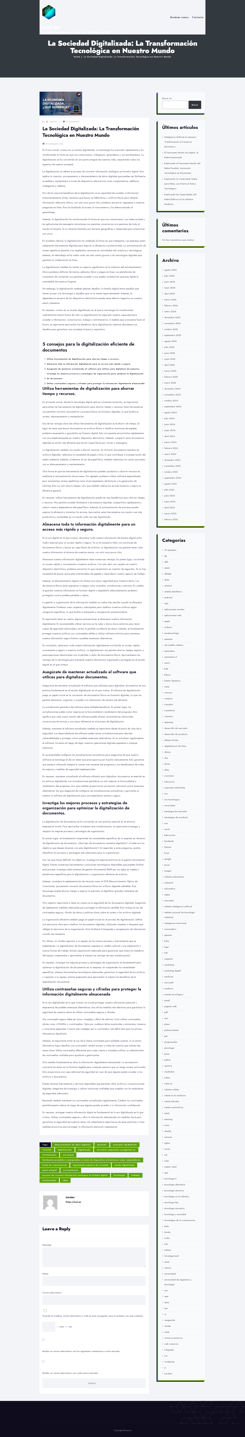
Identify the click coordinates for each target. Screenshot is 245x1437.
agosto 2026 (170, 269)
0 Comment (73, 121)
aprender (102, 1144)
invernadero (170, 929)
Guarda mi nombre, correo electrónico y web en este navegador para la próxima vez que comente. (92, 1315)
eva (166, 823)
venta (166, 1332)
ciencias (168, 692)
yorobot (168, 1373)
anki (166, 603)
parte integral (49, 1170)
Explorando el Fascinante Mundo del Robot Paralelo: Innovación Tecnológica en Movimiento (182, 168)
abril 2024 (169, 436)
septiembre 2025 (172, 335)
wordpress (169, 1361)
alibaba (167, 573)
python (167, 1059)
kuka (166, 941)
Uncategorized (54, 143)
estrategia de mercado (175, 811)
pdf (166, 1012)
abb (166, 561)
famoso (167, 847)
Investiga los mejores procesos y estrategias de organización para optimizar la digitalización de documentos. (95, 376)
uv (165, 1314)
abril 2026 (169, 293)
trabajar (135, 1175)
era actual (68, 1155)
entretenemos (49, 1155)
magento (168, 958)
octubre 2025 (171, 329)
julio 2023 (169, 489)
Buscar (195, 104)
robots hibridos (171, 1101)
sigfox (167, 1143)
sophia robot (170, 1166)
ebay (166, 769)
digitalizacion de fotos (175, 746)
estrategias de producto (176, 817)
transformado (49, 1180)
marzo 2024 (170, 442)
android (168, 597)
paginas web (170, 1006)
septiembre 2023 (172, 477)
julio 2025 (169, 347)
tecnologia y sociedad (175, 1214)
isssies (53, 121)
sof (165, 1154)
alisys (166, 579)
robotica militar (171, 1089)
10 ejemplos (170, 550)
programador (170, 1042)
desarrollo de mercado (175, 728)
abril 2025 (169, 365)
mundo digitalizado (124, 1165)
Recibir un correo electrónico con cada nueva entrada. (70, 1373)
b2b (166, 668)
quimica (168, 1065)
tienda (167, 1232)
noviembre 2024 (172, 394)
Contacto (198, 17)
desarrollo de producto (175, 734)
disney (167, 752)
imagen (167, 870)
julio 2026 (169, 275)
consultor (168, 704)
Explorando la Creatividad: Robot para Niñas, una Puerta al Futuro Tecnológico (180, 183)
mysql (167, 1000)
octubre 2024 (171, 400)
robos (167, 1077)
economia (169, 775)
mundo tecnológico (173, 994)
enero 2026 (170, 311)
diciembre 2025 (172, 317)
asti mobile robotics (173, 645)
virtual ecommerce (173, 1338)
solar (166, 1160)
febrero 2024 (171, 448)
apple (167, 621)
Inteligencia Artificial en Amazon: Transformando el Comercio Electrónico (180, 142)
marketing (169, 964)
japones (168, 935)
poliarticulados (171, 1030)
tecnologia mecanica (174, 1208)
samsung (168, 1119)
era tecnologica (172, 799)
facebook (169, 841)
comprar (168, 698)
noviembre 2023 (172, 466)
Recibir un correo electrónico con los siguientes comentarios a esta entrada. (81, 1351)
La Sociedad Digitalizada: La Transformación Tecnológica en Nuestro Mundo (127, 56)
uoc (166, 1290)
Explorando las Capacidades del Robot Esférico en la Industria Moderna (180, 199)
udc (166, 1244)
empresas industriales (174, 787)
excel (167, 829)
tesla (166, 1226)
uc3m (166, 1238)
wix (165, 1355)
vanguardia (169, 1320)
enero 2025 (170, 382)
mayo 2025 (169, 359)
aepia (167, 567)
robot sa (168, 1083)
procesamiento (70, 1170)
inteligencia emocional (175, 923)
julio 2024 (169, 418)
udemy (167, 1250)
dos (166, 758)
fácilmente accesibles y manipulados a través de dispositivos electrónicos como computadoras (91, 1160)
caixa (166, 686)
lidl (165, 952)
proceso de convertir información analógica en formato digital (74, 1175)
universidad (170, 1273)
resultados (169, 1071)
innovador (169, 900)
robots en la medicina (175, 1095)
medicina (168, 976)
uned (166, 1261)
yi (165, 1367)
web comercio (171, 1343)
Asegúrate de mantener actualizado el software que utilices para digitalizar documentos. (93, 369)
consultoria (169, 710)
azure (167, 662)
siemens (168, 1137)
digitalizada (84, 1150)
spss (166, 1172)
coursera (168, 716)
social (167, 1149)
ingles (167, 894)
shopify (167, 1131)
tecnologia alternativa (174, 1184)
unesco (167, 1267)
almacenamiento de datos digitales (72, 1144)
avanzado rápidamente (125, 1144)
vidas (65, 1180)
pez (166, 1018)
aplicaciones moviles (174, 609)
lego (166, 947)
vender (167, 1326)
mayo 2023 (169, 501)
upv (166, 1308)
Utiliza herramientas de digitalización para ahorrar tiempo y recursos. (83, 359)
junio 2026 (169, 281)
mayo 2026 (169, 287)
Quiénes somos (179, 17)
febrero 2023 (171, 519)
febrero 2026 (171, 305)
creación (46, 1150)
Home (77, 56)
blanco (167, 674)
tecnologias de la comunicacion (179, 1220)
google (167, 859)
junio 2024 (169, 424)
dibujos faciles (171, 740)
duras (167, 763)
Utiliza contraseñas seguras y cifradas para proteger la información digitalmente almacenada (96, 383)
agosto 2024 (170, 412)
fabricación (169, 835)
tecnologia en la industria (176, 1196)
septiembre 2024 (172, 406)
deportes (168, 722)
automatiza (169, 651)
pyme (167, 1053)
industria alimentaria (174, 876)
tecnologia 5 (170, 1178)
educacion (169, 781)
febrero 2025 (171, 376)
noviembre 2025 (172, 323)
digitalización (65, 1150)
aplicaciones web (172, 615)
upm (166, 1296)
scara (166, 1125)
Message (46, 1244)
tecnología (119, 1175)
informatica (169, 888)
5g (165, 556)
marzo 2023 (170, 513)
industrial (168, 882)
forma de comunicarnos (54, 1165)
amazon (168, 585)
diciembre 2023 (172, 460)
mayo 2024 (170, 430)
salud (166, 1113)
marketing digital (172, 970)
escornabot (169, 805)
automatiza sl (170, 657)
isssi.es (50, 27)
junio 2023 (169, 495)
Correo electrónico (92, 1333)
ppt (165, 1036)
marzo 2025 (170, 370)
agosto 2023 (170, 483)
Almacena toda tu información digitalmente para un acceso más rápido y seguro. (89, 364)
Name (45, 1273)
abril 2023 (169, 507)
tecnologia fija (171, 1202)
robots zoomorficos (173, 1107)
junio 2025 (169, 353)
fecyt (166, 853)
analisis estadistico (173, 591)
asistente (168, 639)
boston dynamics (172, 680)
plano (167, 1024)
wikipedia (169, 1349)
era (166, 793)
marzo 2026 (170, 299)
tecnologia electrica (174, 1190)
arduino (168, 627)
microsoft (168, 982)
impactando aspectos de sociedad (90, 1165)
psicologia (169, 1048)
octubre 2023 (171, 471)
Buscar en (167, 98)
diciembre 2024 (172, 388)
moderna (168, 988)
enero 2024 (170, 454)
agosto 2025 (170, 341)
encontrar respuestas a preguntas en (116, 1150)
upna (166, 1302)
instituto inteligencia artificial (178, 906)
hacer (167, 864)
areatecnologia (171, 633)
